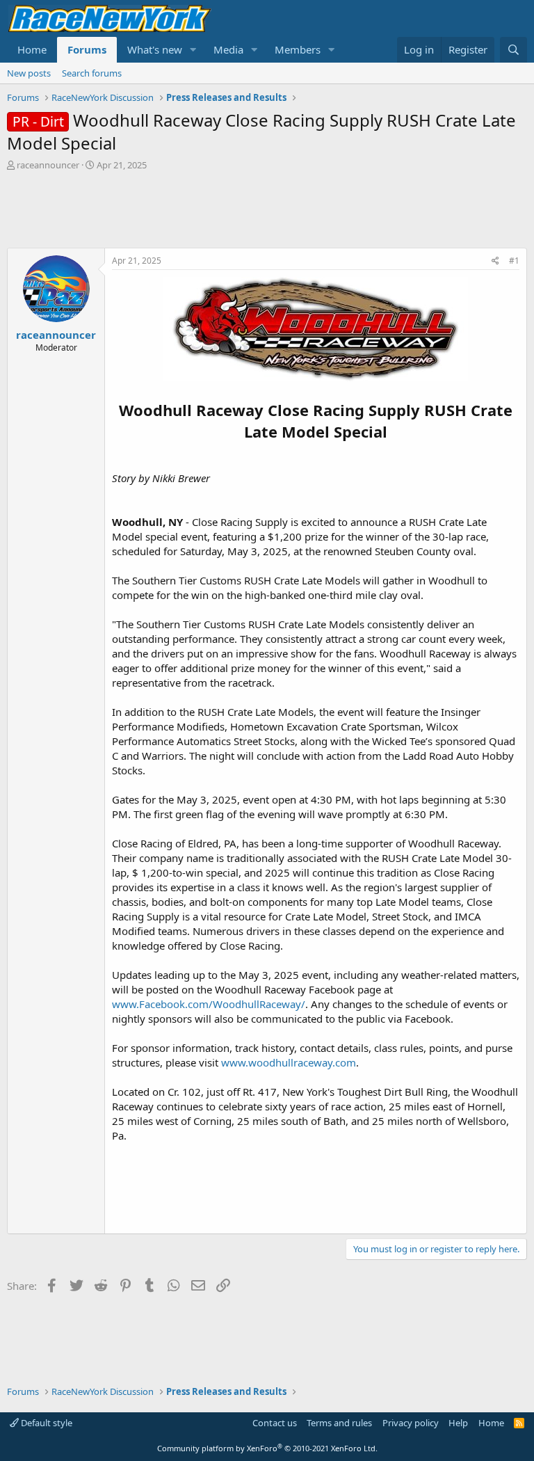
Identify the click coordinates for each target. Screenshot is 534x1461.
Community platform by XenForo (267, 1448)
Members (298, 49)
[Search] (513, 50)
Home (32, 49)
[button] (193, 50)
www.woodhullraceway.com (288, 1062)
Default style (45, 1422)
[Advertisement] (267, 209)
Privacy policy (410, 1422)
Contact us (274, 1422)
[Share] (495, 261)
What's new (154, 49)
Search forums (92, 73)
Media (228, 49)
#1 (514, 260)
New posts (29, 73)
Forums (86, 49)
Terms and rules (339, 1422)
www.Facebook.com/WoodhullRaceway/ (208, 1004)
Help (458, 1422)
